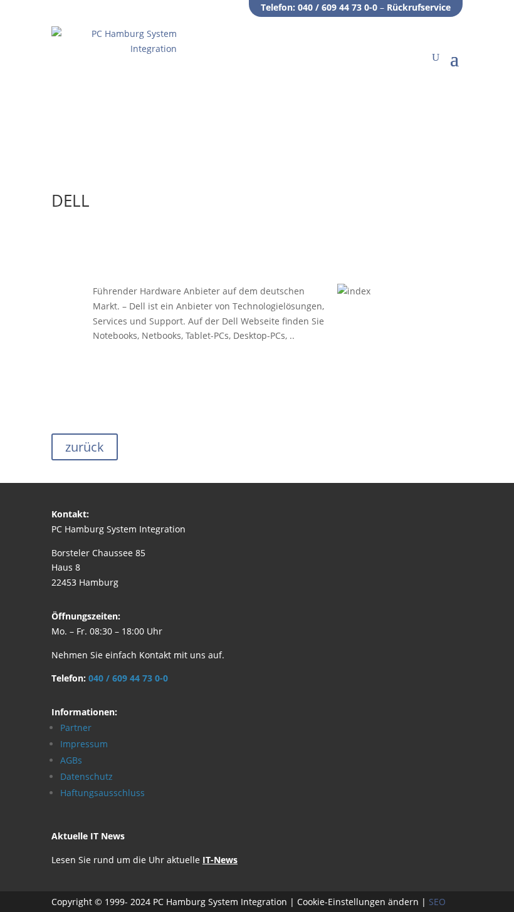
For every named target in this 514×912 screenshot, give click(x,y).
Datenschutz (86, 776)
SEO (437, 902)
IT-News (220, 860)
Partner (76, 727)
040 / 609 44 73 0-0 (337, 7)
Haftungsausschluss (102, 793)
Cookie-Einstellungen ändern (358, 902)
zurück (84, 446)
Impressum (84, 744)
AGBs (71, 760)
